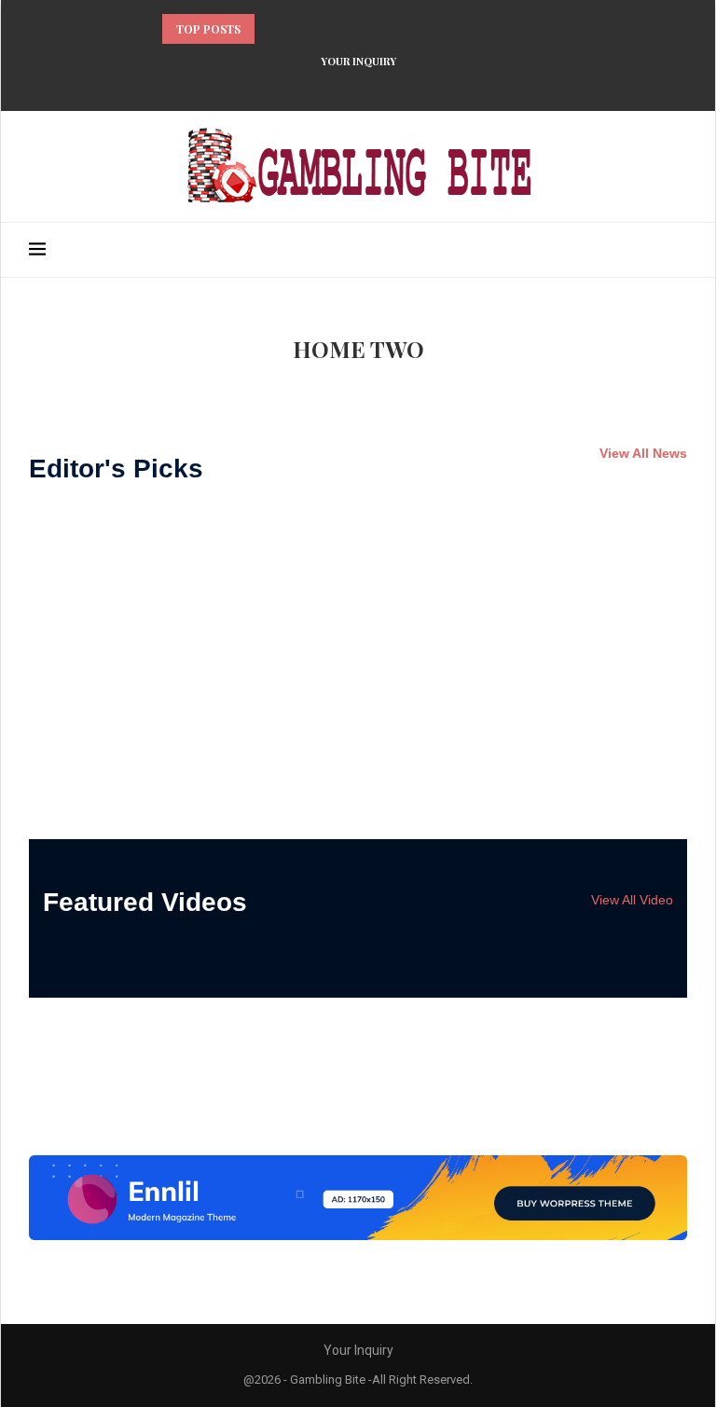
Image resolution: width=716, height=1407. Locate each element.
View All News (643, 453)
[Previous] (272, 29)
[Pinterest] (358, 86)
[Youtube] (382, 86)
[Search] (677, 250)
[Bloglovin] (406, 86)
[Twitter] (309, 86)
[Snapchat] (430, 86)
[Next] (295, 29)
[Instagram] (333, 86)
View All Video (632, 899)
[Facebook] (285, 86)
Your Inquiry (358, 61)
